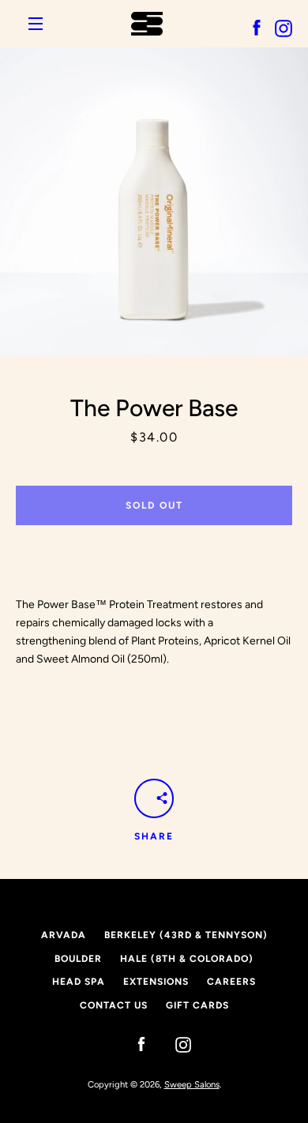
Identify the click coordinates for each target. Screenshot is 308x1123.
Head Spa (78, 981)
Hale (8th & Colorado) (187, 958)
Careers (231, 981)
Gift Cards (197, 1005)
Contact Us (114, 1005)
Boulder (78, 958)
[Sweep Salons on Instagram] (175, 1043)
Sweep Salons (192, 1084)
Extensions (156, 981)
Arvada (63, 935)
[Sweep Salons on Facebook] (133, 1043)
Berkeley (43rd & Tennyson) (186, 935)
